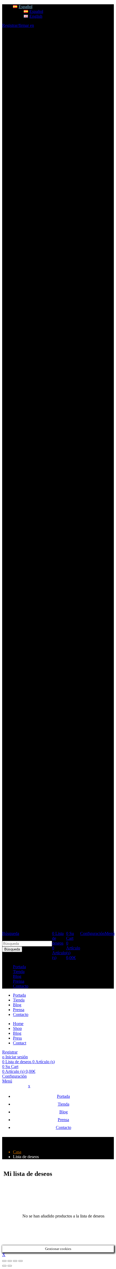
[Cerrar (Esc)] (4, 1261)
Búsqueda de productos (22, 938)
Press (17, 1038)
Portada (19, 966)
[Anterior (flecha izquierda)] (4, 1266)
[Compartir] (10, 1261)
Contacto (20, 986)
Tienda (19, 971)
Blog (17, 976)
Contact (19, 1043)
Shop (17, 1028)
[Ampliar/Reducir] (20, 1261)
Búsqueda (12, 949)
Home (18, 1023)
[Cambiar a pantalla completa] (15, 1261)
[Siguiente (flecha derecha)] (10, 1266)
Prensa (18, 981)
